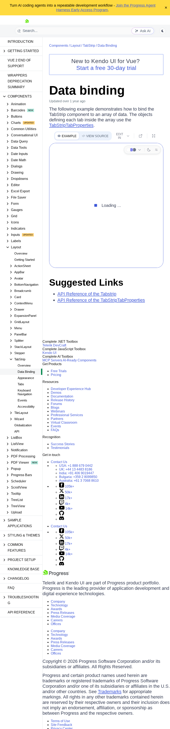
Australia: (79, 480)
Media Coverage (63, 616)
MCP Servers (52, 360)
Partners (57, 419)
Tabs (21, 384)
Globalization (23, 425)
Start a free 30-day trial (106, 68)
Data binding (87, 90)
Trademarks (109, 691)
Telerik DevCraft (54, 345)
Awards (56, 609)
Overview (20, 253)
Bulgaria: (78, 477)
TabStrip (89, 45)
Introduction (20, 41)
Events (22, 400)
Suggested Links (86, 282)
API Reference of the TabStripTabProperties (101, 300)
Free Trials (59, 371)
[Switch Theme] (162, 31)
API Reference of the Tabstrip (86, 293)
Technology (59, 605)
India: (76, 473)
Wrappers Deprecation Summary (20, 81)
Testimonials (60, 448)
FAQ (11, 588)
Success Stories (63, 444)
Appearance (26, 378)
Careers (57, 620)
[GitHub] (61, 514)
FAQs (55, 430)
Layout (75, 45)
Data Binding (26, 371)
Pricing (56, 375)
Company (58, 601)
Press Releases (62, 612)
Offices (56, 624)
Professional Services (67, 415)
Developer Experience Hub (71, 389)
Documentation (62, 396)
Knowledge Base (23, 569)
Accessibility (26, 406)
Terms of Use (60, 721)
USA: (76, 465)
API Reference (21, 612)
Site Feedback (61, 725)
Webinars (58, 411)
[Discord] (61, 519)
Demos (56, 392)
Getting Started (24, 259)
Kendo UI (49, 353)
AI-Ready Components (79, 360)
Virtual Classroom (64, 422)
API (16, 431)
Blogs (55, 407)
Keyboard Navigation (25, 392)
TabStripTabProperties (71, 125)
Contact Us (59, 462)
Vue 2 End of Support (19, 63)
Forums (56, 404)
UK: (75, 469)
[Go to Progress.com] (55, 575)
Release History (62, 400)
